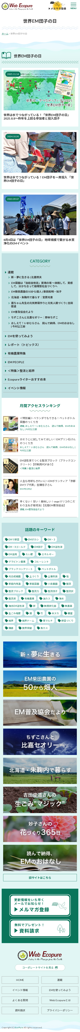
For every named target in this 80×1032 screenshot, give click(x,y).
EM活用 (13, 554)
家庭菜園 (34, 583)
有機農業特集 (17, 353)
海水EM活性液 (16, 605)
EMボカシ (33, 539)
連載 (11, 272)
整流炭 (12, 598)
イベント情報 (17, 388)
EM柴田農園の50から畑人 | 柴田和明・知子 (36, 291)
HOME (20, 979)
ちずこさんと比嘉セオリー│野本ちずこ (34, 317)
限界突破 (27, 628)
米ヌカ (55, 613)
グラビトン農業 (17, 561)
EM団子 (38, 546)
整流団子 (52, 591)
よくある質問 (20, 1000)
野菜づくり (67, 620)
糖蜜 (70, 613)
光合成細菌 (15, 576)
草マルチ (48, 620)
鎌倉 (11, 628)
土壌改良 (52, 576)
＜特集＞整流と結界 (21, 370)
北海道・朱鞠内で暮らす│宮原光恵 (32, 297)
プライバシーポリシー (60, 1010)
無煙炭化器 (50, 605)
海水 (61, 598)
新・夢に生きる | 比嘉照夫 (26, 277)
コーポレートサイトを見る (38, 967)
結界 (11, 620)
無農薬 (68, 605)
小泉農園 (52, 583)
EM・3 (51, 539)
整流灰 (69, 591)
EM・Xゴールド (17, 546)
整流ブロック (16, 591)
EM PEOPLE (16, 362)
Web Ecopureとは (60, 1000)
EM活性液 (57, 546)
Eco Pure (19, 1027)
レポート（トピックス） (24, 344)
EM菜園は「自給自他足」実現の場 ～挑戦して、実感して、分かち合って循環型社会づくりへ (42, 284)
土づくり (34, 576)
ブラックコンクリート (21, 569)
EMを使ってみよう (20, 336)
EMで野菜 (14, 539)
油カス (46, 598)
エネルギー (48, 554)
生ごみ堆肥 (15, 613)
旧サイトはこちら (40, 877)
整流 (68, 583)
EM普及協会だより (22, 311)
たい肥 (29, 554)
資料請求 (20, 1010)
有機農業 (29, 598)
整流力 (35, 591)
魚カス (44, 628)
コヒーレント (41, 561)
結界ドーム (28, 620)
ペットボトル (48, 569)
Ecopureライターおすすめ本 (27, 379)
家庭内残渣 (15, 583)
